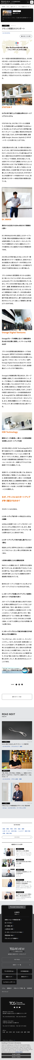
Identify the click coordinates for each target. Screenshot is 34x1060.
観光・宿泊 (9, 833)
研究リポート (24, 976)
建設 (8, 828)
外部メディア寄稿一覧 (19, 988)
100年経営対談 (24, 971)
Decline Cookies (16, 1057)
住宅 (15, 828)
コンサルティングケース (9, 982)
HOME (3, 6)
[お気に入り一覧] (28, 2)
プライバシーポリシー (8, 1040)
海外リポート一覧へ (17, 696)
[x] (16, 685)
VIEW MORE (17, 837)
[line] (22, 685)
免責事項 (29, 988)
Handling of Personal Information (11, 1043)
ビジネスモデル (6, 33)
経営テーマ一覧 (17, 965)
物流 (12, 828)
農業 (23, 828)
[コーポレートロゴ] (17, 907)
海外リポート (14, 6)
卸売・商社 (14, 831)
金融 (4, 833)
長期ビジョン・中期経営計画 (12, 919)
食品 (19, 828)
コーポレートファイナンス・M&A (13, 932)
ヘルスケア (21, 831)
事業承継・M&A (9, 935)
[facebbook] (19, 685)
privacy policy (19, 1052)
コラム (7, 6)
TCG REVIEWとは (9, 971)
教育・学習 (27, 831)
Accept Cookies (16, 1054)
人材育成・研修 (9, 929)
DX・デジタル (8, 923)
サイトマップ (5, 991)
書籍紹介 (9, 988)
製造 (4, 828)
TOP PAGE (17, 959)
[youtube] (19, 1007)
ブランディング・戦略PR (11, 938)
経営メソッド (9, 976)
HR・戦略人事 (8, 926)
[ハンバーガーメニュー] (31, 2)
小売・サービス (6, 831)
